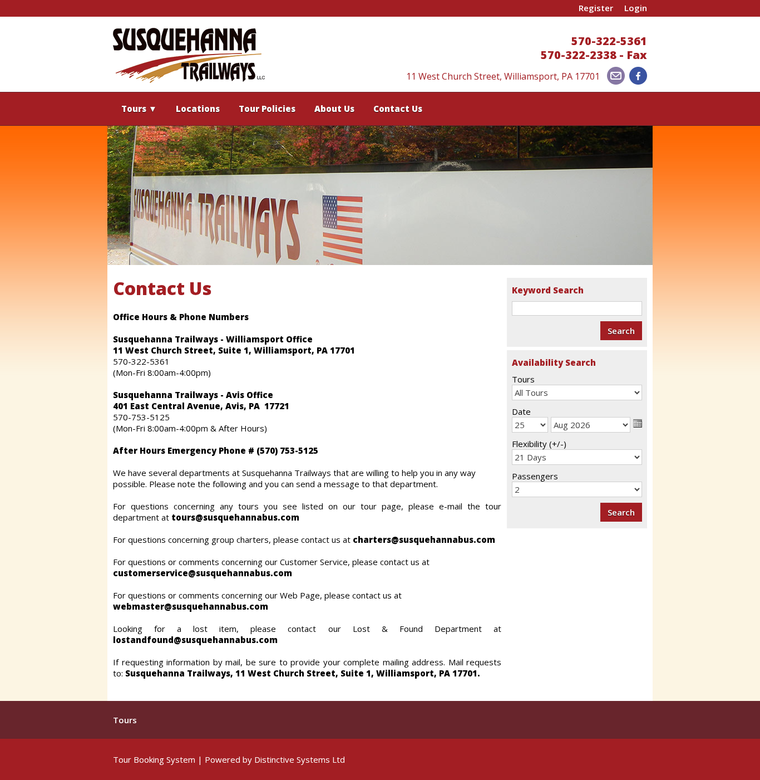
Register (596, 7)
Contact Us (397, 108)
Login (635, 7)
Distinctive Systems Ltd (299, 759)
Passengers (535, 476)
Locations (198, 108)
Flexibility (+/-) (539, 443)
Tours (139, 108)
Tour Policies (267, 108)
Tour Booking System (154, 759)
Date (521, 411)
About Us (334, 108)
